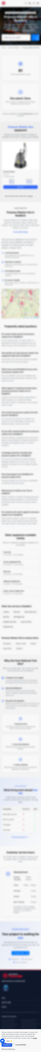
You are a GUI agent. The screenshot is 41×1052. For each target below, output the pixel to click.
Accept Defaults (20, 1045)
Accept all (7, 1045)
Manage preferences (8, 1049)
